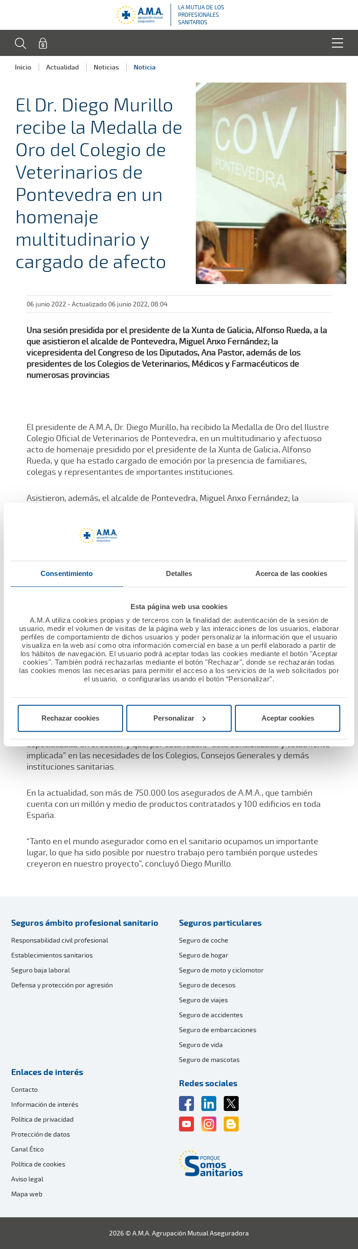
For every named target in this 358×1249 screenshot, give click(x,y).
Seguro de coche (203, 940)
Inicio (23, 66)
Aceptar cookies (288, 718)
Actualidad (62, 66)
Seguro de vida (201, 1044)
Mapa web (26, 1193)
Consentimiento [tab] (67, 573)
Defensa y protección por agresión (62, 984)
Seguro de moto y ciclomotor (221, 969)
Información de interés (44, 1104)
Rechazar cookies (70, 718)
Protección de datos (40, 1134)
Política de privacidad (42, 1119)
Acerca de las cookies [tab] (291, 573)
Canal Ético (27, 1149)
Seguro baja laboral (40, 969)
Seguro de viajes (203, 999)
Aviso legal (27, 1178)
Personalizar (173, 718)
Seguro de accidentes (211, 1014)
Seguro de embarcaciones (217, 1029)
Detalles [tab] (179, 573)
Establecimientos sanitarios (52, 955)
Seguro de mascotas (209, 1059)
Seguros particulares (220, 922)
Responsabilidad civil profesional (59, 940)
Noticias (106, 66)
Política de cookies (38, 1163)
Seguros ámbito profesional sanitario (84, 922)
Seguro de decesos (207, 984)
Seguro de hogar (203, 955)
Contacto (24, 1089)
